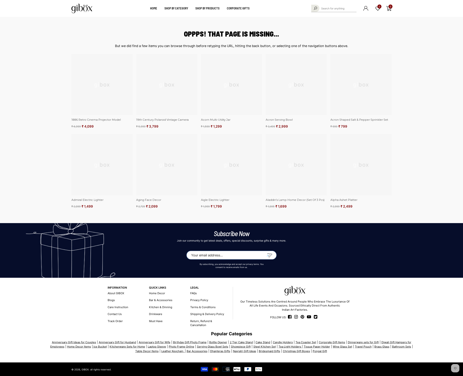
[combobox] (338, 8)
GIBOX (85, 369)
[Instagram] (297, 317)
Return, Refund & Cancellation (201, 323)
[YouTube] (376, 369)
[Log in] (365, 8)
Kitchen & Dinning (160, 307)
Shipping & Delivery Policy (207, 314)
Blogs (111, 300)
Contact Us (115, 314)
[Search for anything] (333, 8)
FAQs (193, 293)
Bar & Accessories (160, 300)
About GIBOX (116, 293)
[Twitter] (389, 369)
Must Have (156, 321)
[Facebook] (290, 317)
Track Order (115, 321)
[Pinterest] (363, 369)
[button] (389, 8)
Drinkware (155, 314)
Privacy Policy (199, 300)
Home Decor (157, 293)
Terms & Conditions (203, 307)
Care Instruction (118, 307)
